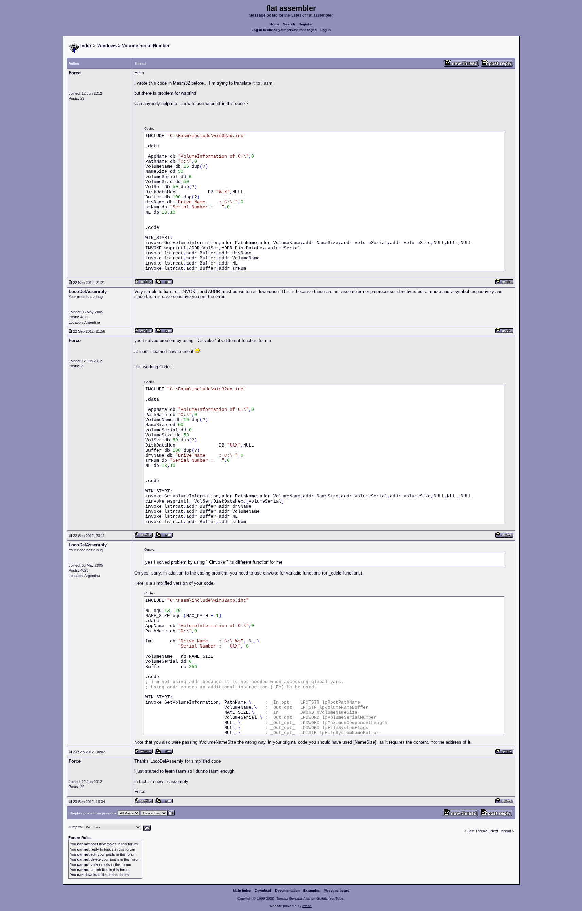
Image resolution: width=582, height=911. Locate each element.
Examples (311, 890)
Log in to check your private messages (284, 30)
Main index (242, 890)
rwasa (307, 906)
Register (306, 24)
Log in (325, 30)
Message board (336, 890)
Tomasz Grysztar (289, 898)
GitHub (321, 898)
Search (289, 24)
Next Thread (501, 831)
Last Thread (477, 831)
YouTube (336, 898)
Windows (107, 45)
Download (263, 890)
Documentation (287, 890)
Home (274, 24)
